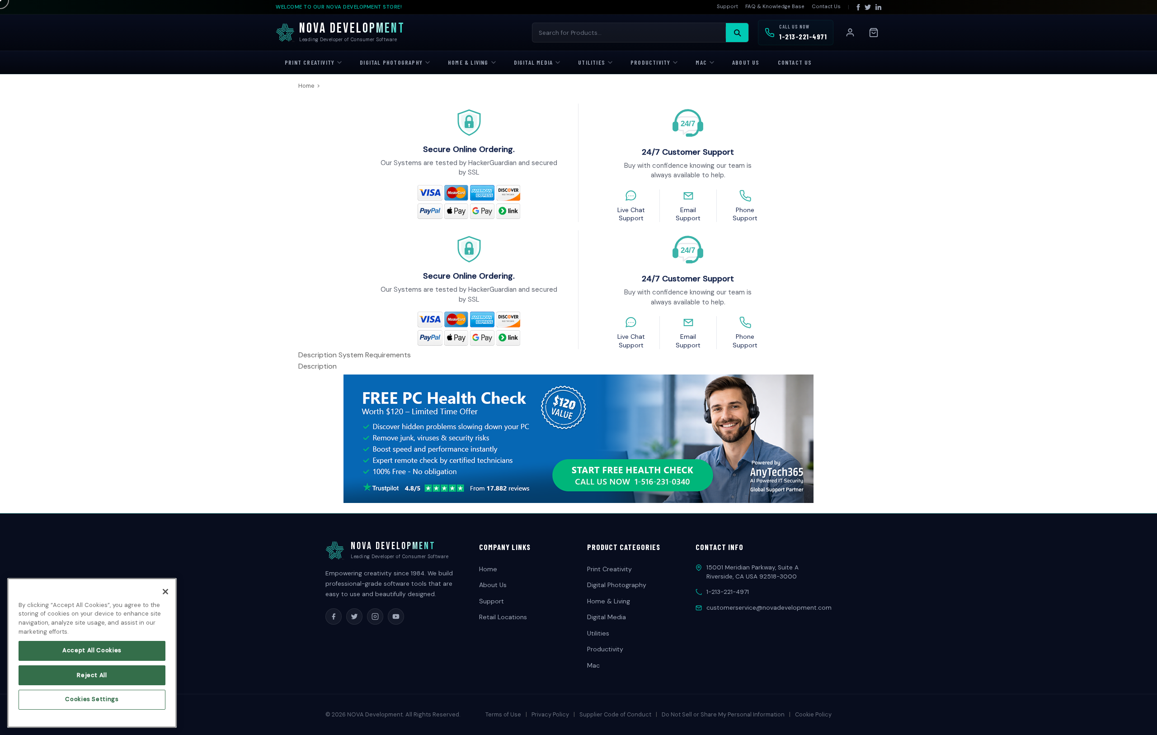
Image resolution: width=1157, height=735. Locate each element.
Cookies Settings (92, 699)
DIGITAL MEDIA (533, 62)
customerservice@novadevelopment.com (769, 608)
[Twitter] (868, 7)
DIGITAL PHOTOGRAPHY (391, 62)
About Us (493, 585)
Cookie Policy (813, 714)
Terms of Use (503, 714)
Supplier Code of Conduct (615, 714)
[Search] (737, 32)
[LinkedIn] (878, 7)
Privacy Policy (550, 714)
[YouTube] (396, 616)
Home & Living (608, 601)
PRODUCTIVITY (650, 62)
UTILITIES (591, 62)
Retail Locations (503, 617)
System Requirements (375, 355)
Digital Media (606, 617)
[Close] (165, 592)
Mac (593, 665)
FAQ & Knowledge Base (774, 6)
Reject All (92, 675)
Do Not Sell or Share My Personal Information (723, 714)
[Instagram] (375, 616)
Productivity (605, 649)
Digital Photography (616, 585)
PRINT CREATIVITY (309, 62)
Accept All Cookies (92, 650)
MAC (701, 62)
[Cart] (873, 32)
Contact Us (826, 6)
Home (306, 86)
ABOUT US (746, 62)
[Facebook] (858, 7)
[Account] (850, 32)
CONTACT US (795, 62)
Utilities (598, 633)
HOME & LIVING (468, 62)
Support (727, 6)
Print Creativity (609, 569)
